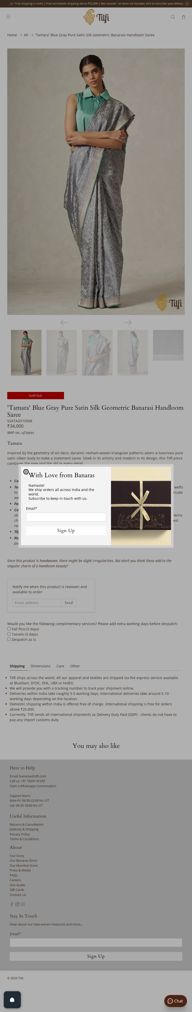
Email (31, 508)
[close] (26, 471)
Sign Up (66, 531)
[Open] (12, 999)
